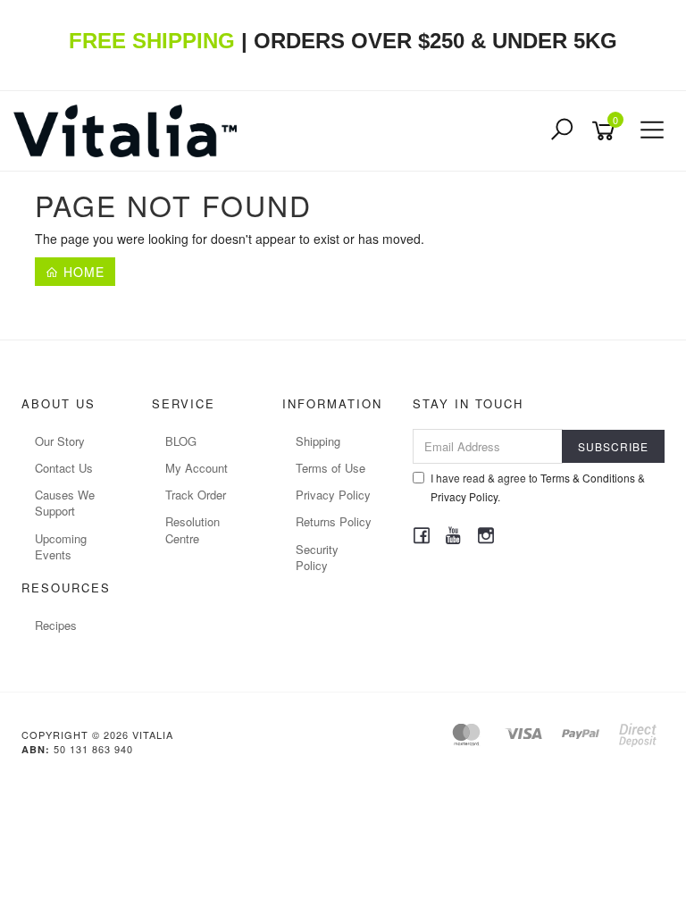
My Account (196, 467)
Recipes (56, 625)
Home (82, 272)
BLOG (181, 440)
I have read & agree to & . (538, 487)
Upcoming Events (61, 546)
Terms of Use (330, 467)
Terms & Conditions (587, 477)
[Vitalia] (129, 129)
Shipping (318, 440)
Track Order (195, 494)
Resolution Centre (192, 529)
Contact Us (64, 467)
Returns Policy (334, 521)
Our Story (60, 440)
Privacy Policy (333, 494)
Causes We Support (65, 502)
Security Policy (317, 557)
